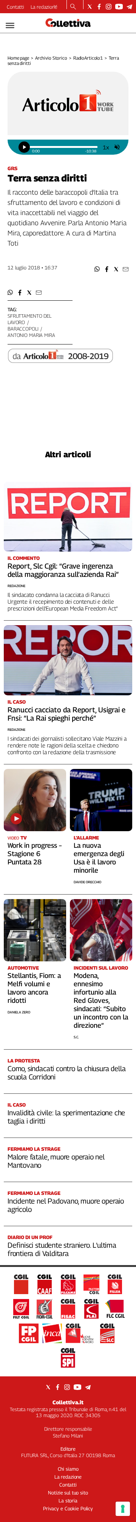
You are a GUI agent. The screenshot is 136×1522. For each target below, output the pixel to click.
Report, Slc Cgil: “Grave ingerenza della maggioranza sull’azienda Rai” (63, 570)
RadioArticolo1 (88, 58)
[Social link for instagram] (108, 6)
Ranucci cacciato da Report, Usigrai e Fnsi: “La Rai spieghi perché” (66, 714)
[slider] (63, 147)
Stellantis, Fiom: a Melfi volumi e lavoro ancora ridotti (34, 988)
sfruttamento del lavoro (29, 319)
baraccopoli (23, 329)
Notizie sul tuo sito (68, 1493)
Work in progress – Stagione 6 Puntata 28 (35, 853)
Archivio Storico (51, 58)
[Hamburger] (10, 25)
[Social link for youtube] (119, 6)
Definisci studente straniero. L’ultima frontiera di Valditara (62, 1249)
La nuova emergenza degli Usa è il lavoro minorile (99, 857)
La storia (68, 1500)
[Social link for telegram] (129, 6)
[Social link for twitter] (90, 6)
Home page (18, 58)
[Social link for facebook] (99, 6)
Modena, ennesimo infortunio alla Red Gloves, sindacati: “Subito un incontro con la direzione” (101, 1000)
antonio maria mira (31, 335)
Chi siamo (68, 1469)
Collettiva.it (68, 1402)
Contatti (15, 7)
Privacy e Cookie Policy (68, 1508)
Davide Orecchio (87, 882)
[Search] (73, 7)
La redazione (44, 7)
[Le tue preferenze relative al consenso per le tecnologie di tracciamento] (123, 1509)
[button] (97, 269)
